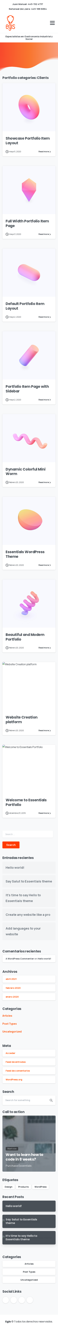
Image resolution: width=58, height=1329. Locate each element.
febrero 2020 (13, 987)
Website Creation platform (22, 719)
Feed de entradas (16, 1061)
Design (8, 1186)
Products (23, 1186)
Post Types (9, 1023)
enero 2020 (12, 996)
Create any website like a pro (28, 914)
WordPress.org (14, 1079)
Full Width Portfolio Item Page (27, 223)
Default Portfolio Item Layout (25, 306)
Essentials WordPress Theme (25, 554)
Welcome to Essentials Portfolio (26, 802)
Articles (7, 1015)
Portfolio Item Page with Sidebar (27, 389)
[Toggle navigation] (52, 23)
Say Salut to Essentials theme (29, 881)
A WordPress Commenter (20, 958)
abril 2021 (11, 978)
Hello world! (15, 867)
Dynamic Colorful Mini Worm (26, 471)
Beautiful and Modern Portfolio (25, 637)
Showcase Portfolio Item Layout (28, 141)
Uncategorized (12, 1031)
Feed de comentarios (18, 1070)
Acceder (10, 1053)
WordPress (40, 1186)
